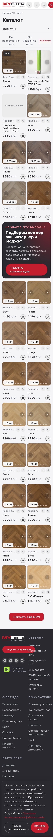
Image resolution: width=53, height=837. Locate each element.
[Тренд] (14, 333)
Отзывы (7, 732)
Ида (5, 433)
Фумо (31, 555)
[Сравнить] (18, 77)
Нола (31, 212)
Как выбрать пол (39, 710)
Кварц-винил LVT (37, 662)
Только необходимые (17, 827)
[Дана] (39, 414)
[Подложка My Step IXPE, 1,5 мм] (39, 62)
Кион (6, 555)
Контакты (8, 776)
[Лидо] (14, 496)
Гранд (31, 352)
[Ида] (14, 414)
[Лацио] (14, 152)
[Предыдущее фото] (6, 62)
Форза (32, 514)
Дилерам (8, 765)
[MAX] (10, 660)
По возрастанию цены (11, 41)
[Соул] (14, 373)
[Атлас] (14, 193)
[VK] (16, 660)
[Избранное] (44, 5)
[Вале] (14, 292)
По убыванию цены (29, 41)
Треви (31, 311)
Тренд (6, 352)
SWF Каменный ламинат (39, 677)
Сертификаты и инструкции (38, 732)
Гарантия (34, 725)
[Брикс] (39, 152)
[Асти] (39, 455)
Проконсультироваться (39, 704)
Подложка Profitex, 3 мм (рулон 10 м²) (11, 128)
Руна (30, 392)
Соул (6, 392)
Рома (6, 474)
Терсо (6, 81)
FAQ (31, 740)
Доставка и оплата (35, 717)
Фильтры (9, 29)
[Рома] (14, 455)
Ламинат (34, 645)
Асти (30, 474)
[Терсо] (14, 62)
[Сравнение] (37, 5)
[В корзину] (22, 86)
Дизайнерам (10, 770)
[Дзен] (22, 660)
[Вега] (14, 577)
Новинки (45, 40)
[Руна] (39, 373)
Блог (5, 727)
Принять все (39, 827)
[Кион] (14, 536)
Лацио (6, 171)
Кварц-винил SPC (37, 652)
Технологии (10, 704)
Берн (31, 124)
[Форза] (39, 496)
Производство (12, 721)
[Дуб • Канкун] (39, 577)
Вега (5, 596)
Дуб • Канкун (35, 596)
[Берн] (39, 105)
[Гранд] (39, 333)
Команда (8, 715)
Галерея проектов (8, 745)
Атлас (6, 212)
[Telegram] (4, 660)
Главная (6, 12)
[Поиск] (29, 5)
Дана (31, 433)
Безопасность (11, 710)
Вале (6, 311)
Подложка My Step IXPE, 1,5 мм (39, 83)
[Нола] (39, 193)
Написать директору (35, 747)
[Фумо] (39, 536)
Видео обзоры (11, 738)
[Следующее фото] (22, 62)
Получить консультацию (20, 269)
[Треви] (39, 292)
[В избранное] (23, 77)
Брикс (31, 171)
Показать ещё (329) (26, 617)
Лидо (6, 514)
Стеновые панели (35, 686)
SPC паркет (36, 669)
